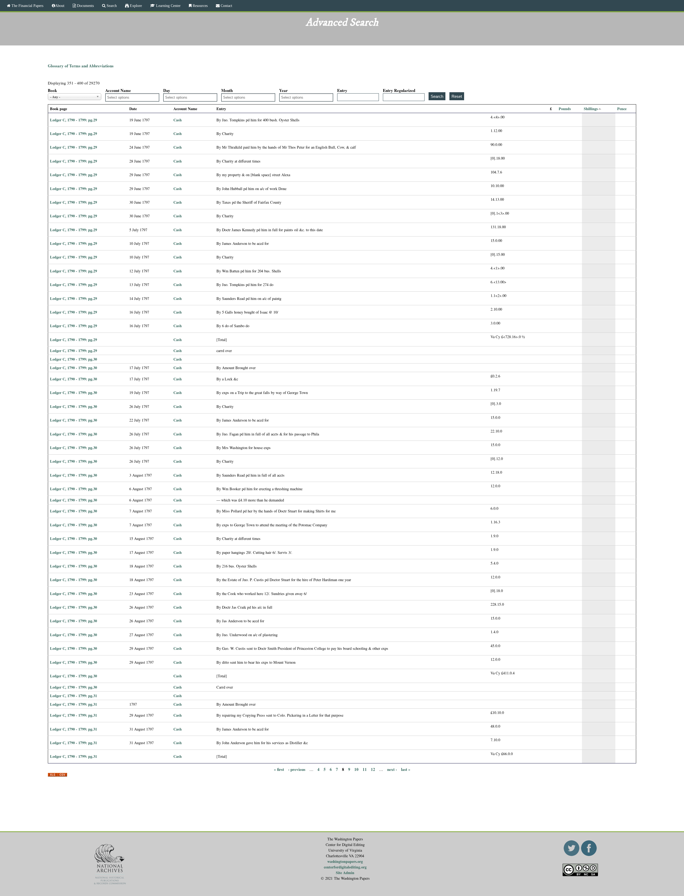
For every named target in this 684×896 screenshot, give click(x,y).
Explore (135, 5)
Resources (200, 5)
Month (227, 90)
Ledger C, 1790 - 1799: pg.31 (73, 695)
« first (279, 769)
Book (52, 90)
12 (373, 769)
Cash (177, 120)
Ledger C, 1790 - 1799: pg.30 (73, 359)
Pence (622, 108)
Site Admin (345, 872)
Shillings (591, 108)
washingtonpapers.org (345, 861)
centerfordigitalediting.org (345, 867)
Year (283, 90)
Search (111, 5)
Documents (85, 5)
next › (392, 769)
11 (365, 769)
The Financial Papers (26, 5)
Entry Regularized (399, 90)
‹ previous (296, 769)
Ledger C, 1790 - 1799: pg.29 (73, 120)
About (59, 5)
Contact (226, 5)
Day (166, 90)
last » (405, 769)
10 (356, 769)
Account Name (118, 90)
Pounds (565, 108)
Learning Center (168, 5)
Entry (342, 90)
